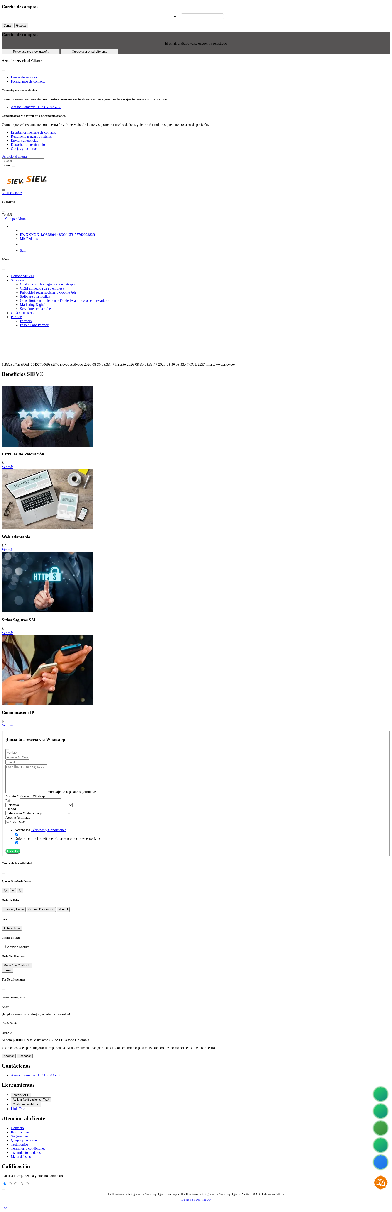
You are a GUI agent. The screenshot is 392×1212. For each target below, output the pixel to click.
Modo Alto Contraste (17, 965)
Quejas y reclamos (24, 149)
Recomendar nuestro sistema (31, 136)
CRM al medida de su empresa (42, 288)
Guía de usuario (22, 313)
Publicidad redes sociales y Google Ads (48, 292)
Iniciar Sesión (39, 156)
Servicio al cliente (15, 156)
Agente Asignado (17, 817)
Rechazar (24, 1056)
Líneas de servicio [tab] (24, 77)
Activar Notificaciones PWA (31, 1099)
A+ (5, 890)
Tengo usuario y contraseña (31, 51)
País (8, 801)
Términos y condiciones (28, 1148)
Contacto (17, 1128)
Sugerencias (19, 1136)
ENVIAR (12, 851)
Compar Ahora (16, 219)
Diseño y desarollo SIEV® (196, 1199)
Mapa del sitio (21, 1156)
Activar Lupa (12, 928)
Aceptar (9, 1056)
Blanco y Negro (14, 909)
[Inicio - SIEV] (27, 189)
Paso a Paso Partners (34, 325)
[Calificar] (3, 1189)
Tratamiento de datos (26, 1152)
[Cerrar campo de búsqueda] (13, 166)
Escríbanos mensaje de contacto (33, 132)
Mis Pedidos (29, 239)
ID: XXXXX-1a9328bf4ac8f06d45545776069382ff (57, 234)
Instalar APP (21, 1095)
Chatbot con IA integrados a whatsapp (47, 284)
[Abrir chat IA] (380, 1182)
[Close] (3, 211)
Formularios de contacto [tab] (28, 81)
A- (20, 890)
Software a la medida (35, 296)
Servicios (17, 280)
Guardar (21, 25)
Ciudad (10, 809)
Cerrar (8, 25)
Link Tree (18, 1109)
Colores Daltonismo (41, 909)
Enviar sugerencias (24, 140)
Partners (16, 317)
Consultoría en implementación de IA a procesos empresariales (64, 300)
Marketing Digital (32, 305)
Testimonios (19, 1144)
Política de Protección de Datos (239, 1048)
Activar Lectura (18, 947)
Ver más (7, 467)
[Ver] (47, 445)
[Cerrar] (3, 873)
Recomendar (20, 1132)
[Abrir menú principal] (3, 190)
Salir (23, 250)
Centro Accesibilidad (26, 1104)
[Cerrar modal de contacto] (3, 70)
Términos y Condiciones (48, 830)
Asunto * (12, 796)
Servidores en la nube (35, 309)
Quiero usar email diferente (89, 51)
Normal (63, 909)
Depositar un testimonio (28, 144)
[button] (12, 226)
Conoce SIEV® (22, 276)
